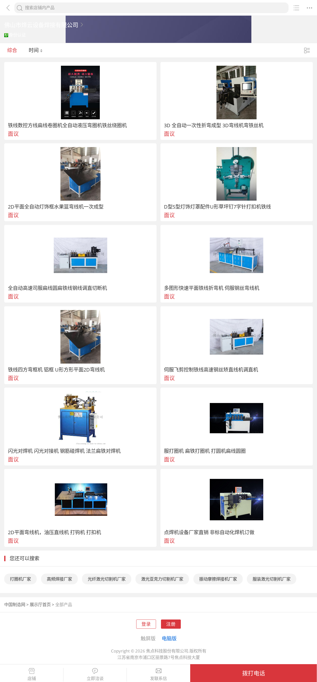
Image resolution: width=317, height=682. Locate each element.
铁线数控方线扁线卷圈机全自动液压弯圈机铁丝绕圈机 (67, 125)
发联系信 (158, 678)
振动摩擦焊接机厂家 (218, 579)
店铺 (31, 678)
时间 (34, 50)
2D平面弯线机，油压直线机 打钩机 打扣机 (54, 532)
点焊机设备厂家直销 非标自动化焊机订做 (209, 532)
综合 (12, 50)
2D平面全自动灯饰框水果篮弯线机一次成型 (56, 206)
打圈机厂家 (20, 579)
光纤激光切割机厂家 (107, 579)
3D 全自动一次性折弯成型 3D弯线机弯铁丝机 (214, 125)
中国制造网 (14, 604)
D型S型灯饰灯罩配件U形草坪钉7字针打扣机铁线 (217, 206)
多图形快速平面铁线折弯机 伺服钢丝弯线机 (211, 287)
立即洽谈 (95, 678)
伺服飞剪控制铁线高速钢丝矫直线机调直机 (211, 369)
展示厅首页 (40, 604)
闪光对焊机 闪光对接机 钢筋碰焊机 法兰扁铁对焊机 (64, 450)
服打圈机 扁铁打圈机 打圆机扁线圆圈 (205, 450)
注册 (171, 624)
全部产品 (63, 604)
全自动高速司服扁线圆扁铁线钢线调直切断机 (57, 287)
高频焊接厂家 (59, 579)
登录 (146, 624)
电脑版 (169, 638)
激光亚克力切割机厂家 (162, 579)
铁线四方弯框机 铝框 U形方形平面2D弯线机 (56, 369)
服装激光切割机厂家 (272, 579)
